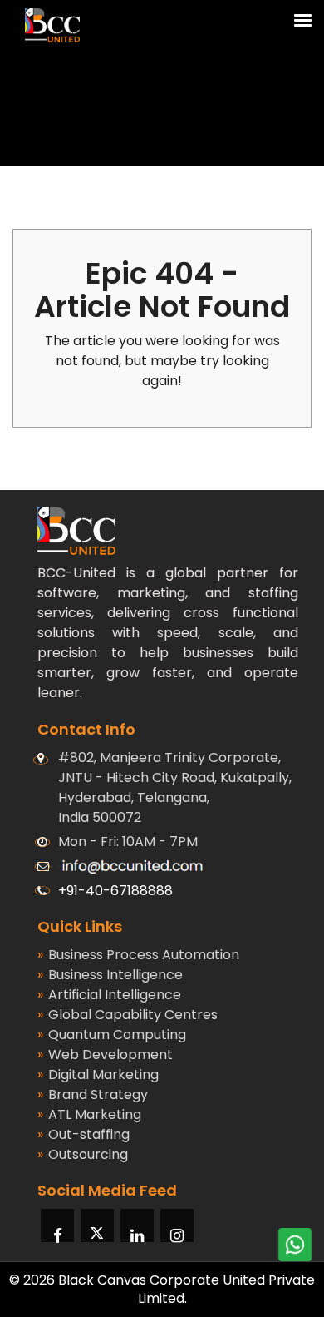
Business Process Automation (138, 954)
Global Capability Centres (127, 1014)
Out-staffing (83, 1134)
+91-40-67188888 (115, 890)
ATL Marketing (89, 1114)
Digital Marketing (98, 1074)
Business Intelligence (110, 974)
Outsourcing (82, 1154)
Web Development (105, 1054)
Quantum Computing (111, 1034)
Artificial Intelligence (109, 994)
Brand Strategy (92, 1094)
